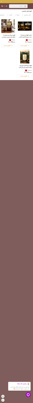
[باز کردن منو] (30, 6)
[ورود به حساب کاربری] (6, 6)
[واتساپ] (2, 400)
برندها (18, 15)
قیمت (10, 15)
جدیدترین (26, 15)
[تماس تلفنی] (2, 396)
